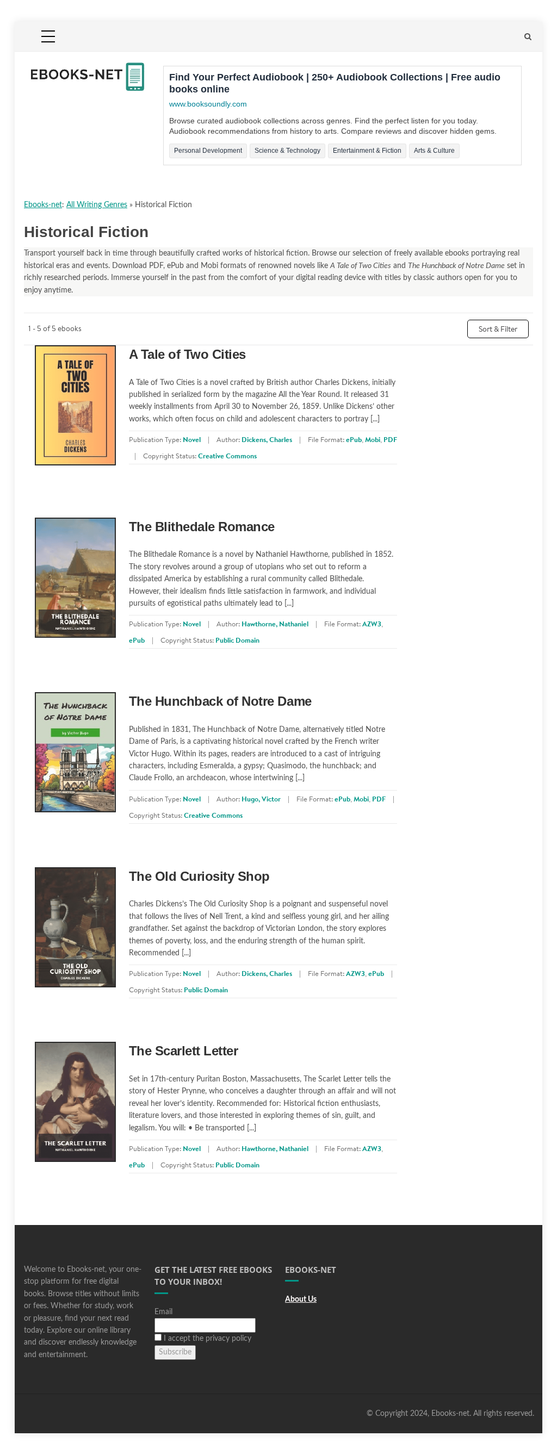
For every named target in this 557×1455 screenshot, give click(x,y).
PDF (390, 439)
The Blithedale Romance (202, 526)
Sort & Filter (498, 329)
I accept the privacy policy (206, 1338)
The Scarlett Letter (183, 1050)
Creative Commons (227, 456)
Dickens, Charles (267, 439)
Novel (192, 439)
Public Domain (237, 640)
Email (163, 1312)
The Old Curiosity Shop (199, 876)
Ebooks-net (43, 205)
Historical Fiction (163, 205)
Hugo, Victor (261, 799)
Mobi (372, 439)
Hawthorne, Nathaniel (275, 624)
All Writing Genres (96, 205)
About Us (301, 1299)
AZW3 (371, 624)
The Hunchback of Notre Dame (220, 701)
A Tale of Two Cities (187, 354)
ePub (354, 439)
